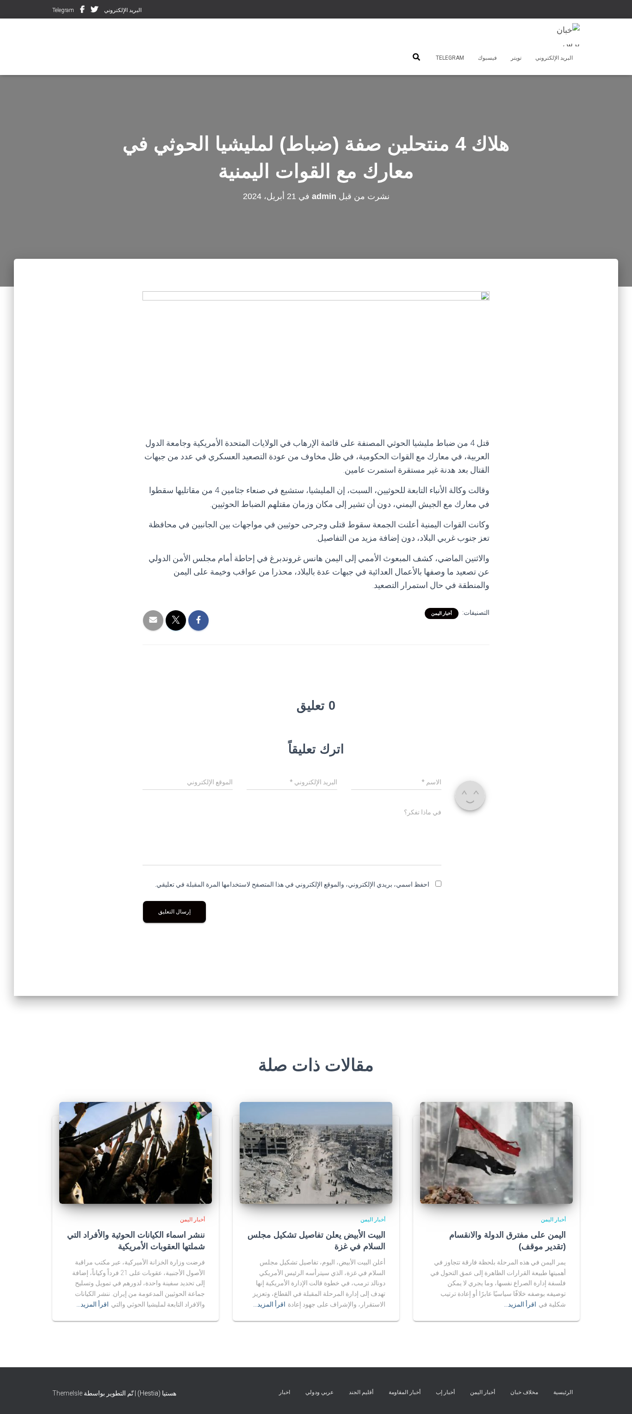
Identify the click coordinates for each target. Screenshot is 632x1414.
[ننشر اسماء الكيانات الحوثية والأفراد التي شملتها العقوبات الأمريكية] (135, 1152)
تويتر (94, 10)
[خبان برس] (562, 34)
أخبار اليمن (441, 613)
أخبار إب (445, 1392)
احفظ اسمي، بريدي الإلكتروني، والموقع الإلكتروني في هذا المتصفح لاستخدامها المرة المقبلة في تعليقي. (292, 884)
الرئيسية (563, 1392)
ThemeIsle (67, 1393)
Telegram (63, 10)
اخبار (284, 1392)
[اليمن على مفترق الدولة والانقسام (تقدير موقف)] (496, 1152)
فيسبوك (82, 10)
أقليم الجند (361, 1392)
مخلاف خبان (524, 1392)
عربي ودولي (319, 1392)
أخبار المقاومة (405, 1392)
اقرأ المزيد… (520, 1304)
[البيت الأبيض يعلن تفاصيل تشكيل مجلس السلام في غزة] (316, 1152)
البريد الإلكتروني (123, 10)
